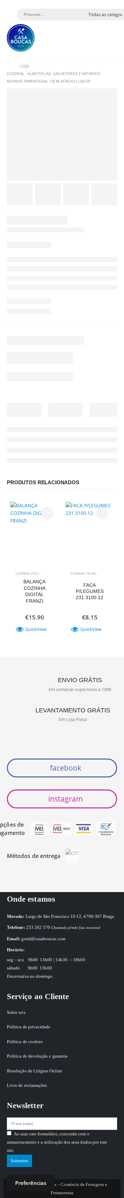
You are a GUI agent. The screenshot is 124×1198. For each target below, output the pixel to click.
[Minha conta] (108, 35)
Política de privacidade (29, 1026)
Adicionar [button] (47, 513)
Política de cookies (25, 1041)
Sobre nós (16, 1012)
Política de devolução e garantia (37, 1056)
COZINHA (23, 573)
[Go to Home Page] (9, 66)
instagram (64, 799)
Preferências (30, 1182)
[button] (12, 15)
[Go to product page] (34, 526)
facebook (65, 768)
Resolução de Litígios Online (34, 1070)
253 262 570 (38, 927)
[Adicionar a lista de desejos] (50, 573)
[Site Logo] (20, 38)
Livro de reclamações (27, 1085)
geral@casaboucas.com (43, 938)
